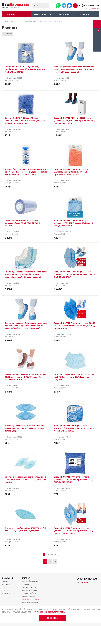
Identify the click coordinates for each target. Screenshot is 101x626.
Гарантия (5, 590)
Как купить (64, 14)
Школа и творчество (30, 596)
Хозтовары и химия (29, 587)
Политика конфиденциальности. (48, 612)
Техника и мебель (29, 593)
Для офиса (26, 584)
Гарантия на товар (43, 14)
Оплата (5, 581)
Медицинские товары (30, 599)
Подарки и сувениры (30, 602)
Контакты (6, 593)
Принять (52, 618)
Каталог (11, 14)
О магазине (7, 578)
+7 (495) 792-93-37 (89, 5)
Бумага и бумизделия (30, 581)
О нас (4, 587)
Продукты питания (29, 590)
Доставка (6, 584)
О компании (83, 14)
